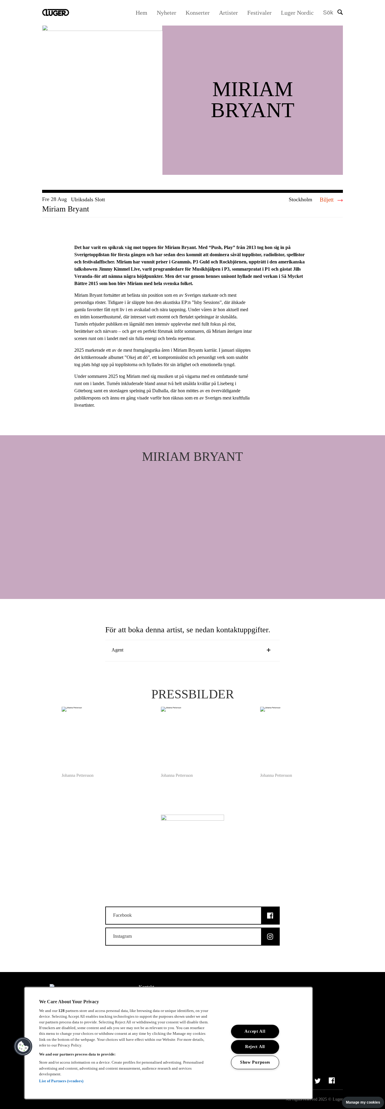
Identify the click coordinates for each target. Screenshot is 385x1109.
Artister (228, 12)
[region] (168, 1043)
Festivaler (259, 12)
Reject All (255, 1046)
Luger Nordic (297, 12)
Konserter (198, 12)
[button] (23, 1046)
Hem (141, 12)
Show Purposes (255, 1062)
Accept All (255, 1031)
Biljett (327, 199)
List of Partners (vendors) (61, 1081)
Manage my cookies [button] (363, 1102)
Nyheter (166, 12)
